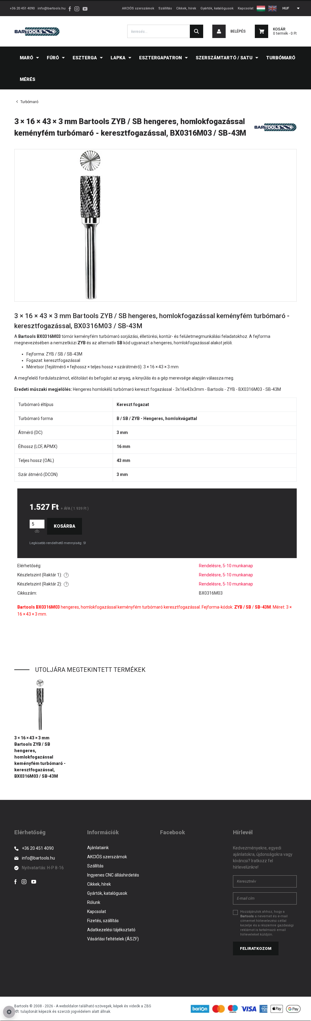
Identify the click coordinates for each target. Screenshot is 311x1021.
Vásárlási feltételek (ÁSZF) (113, 938)
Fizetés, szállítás (103, 920)
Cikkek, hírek (186, 8)
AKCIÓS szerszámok (138, 8)
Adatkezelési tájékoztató (111, 929)
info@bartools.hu (52, 8)
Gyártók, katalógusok (217, 8)
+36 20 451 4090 (22, 8)
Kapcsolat (245, 8)
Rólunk (93, 902)
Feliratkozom (256, 948)
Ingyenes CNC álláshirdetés (113, 875)
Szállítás (165, 8)
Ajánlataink (98, 847)
